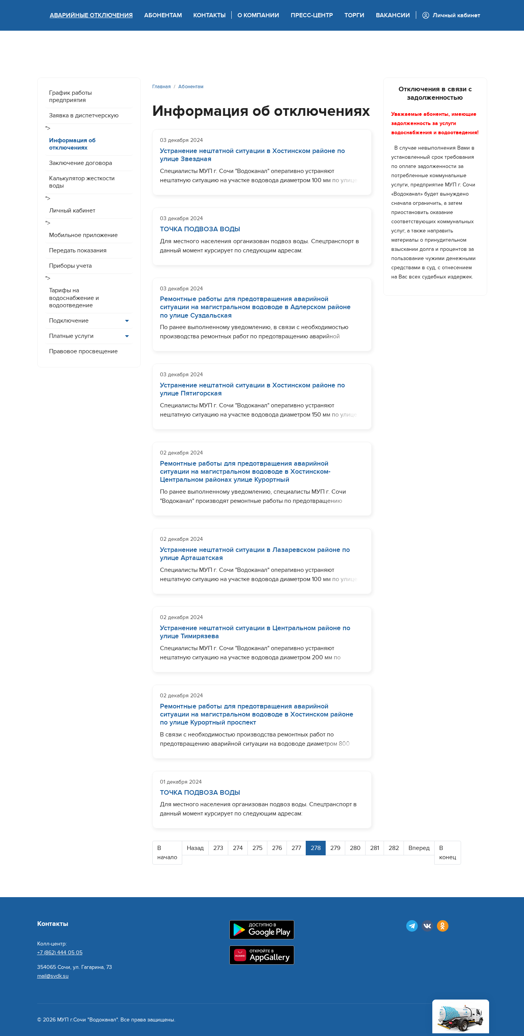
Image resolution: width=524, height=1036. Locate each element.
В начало (167, 852)
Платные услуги (71, 336)
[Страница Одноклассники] (442, 926)
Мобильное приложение (83, 235)
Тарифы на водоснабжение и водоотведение (74, 298)
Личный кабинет (72, 210)
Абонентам (163, 15)
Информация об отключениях (72, 144)
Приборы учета (70, 266)
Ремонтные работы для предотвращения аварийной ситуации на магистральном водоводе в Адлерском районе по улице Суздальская (255, 307)
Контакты (209, 15)
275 (257, 848)
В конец (447, 852)
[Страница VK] (427, 926)
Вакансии (393, 15)
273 (218, 848)
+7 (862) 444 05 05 (59, 952)
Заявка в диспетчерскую (84, 115)
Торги (354, 15)
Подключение (69, 320)
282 (394, 848)
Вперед (419, 848)
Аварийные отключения (91, 15)
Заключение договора (80, 163)
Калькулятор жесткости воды (82, 182)
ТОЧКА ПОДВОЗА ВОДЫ (200, 229)
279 (335, 848)
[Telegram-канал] (412, 926)
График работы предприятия (70, 96)
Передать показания (78, 250)
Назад (195, 848)
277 (296, 848)
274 (238, 848)
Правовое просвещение (83, 351)
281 (374, 848)
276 (277, 848)
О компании (258, 15)
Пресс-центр (312, 15)
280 (355, 848)
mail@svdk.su (53, 976)
